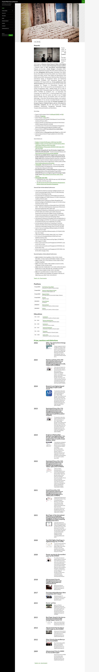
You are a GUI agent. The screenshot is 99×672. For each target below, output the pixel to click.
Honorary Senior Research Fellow (49, 290)
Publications (4, 10)
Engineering (45, 316)
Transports (45, 331)
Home (3, 8)
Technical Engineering (47, 327)
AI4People (52, 114)
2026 (53, 145)
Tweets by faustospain (40, 278)
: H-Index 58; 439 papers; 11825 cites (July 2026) (48, 142)
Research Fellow (45, 294)
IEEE (45, 117)
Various (44, 308)
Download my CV (5, 28)
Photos (3, 23)
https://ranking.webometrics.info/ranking (44, 163)
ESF (62, 114)
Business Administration (48, 320)
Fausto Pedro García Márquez (10, 1)
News (3, 18)
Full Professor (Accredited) (48, 286)
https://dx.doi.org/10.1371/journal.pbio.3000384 (46, 153)
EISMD (57, 114)
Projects (4, 13)
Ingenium (43, 116)
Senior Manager (45, 301)
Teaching (4, 15)
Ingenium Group (5, 20)
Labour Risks (45, 334)
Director (44, 297)
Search (3, 33)
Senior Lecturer (45, 304)
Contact (3, 25)
